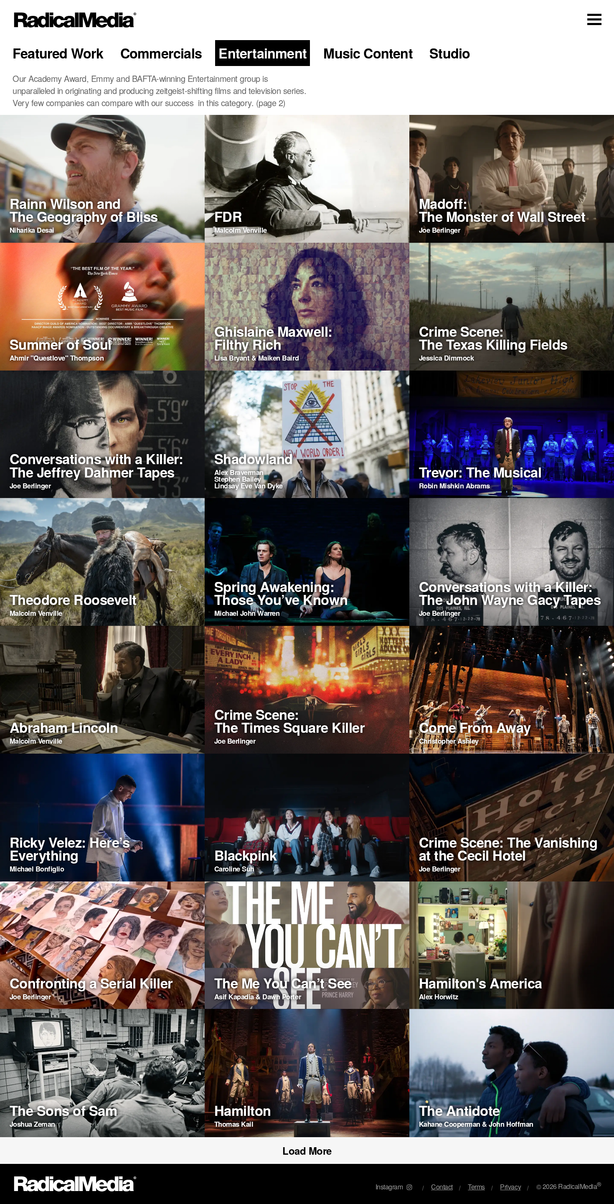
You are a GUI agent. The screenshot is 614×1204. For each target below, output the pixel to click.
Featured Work (58, 53)
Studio (449, 53)
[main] (307, 602)
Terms (476, 1186)
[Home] (75, 20)
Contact (442, 1186)
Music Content (368, 53)
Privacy (510, 1186)
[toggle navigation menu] (594, 19)
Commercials (161, 53)
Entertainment (262, 53)
